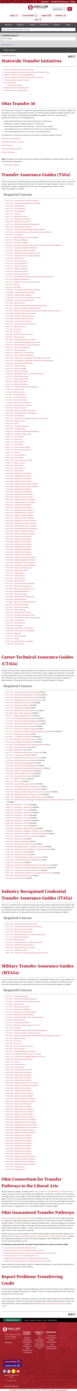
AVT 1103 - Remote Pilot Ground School (20, 703)
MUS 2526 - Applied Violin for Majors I (19, 541)
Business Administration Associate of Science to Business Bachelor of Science (31, 1253)
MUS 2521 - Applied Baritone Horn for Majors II (22, 528)
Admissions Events (27, 1350)
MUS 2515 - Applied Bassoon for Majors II (20, 513)
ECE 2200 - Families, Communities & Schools (21, 313)
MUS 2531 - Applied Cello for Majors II (19, 555)
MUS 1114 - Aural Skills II (15, 444)
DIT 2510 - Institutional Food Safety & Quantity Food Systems (27, 305)
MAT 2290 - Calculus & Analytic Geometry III (21, 410)
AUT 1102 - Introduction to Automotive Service (22, 697)
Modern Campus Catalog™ (59, 1390)
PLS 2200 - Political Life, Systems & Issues (20, 589)
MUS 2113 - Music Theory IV (16, 468)
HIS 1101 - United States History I (18, 376)
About (68, 25)
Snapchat (14, 1371)
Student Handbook (39, 1346)
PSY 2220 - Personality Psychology (18, 607)
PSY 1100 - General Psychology (17, 594)
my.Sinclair (45, 2)
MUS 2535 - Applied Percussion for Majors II (21, 565)
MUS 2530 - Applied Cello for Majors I (19, 552)
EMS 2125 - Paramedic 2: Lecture (17, 810)
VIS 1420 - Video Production (16, 878)
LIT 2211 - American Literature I (17, 397)
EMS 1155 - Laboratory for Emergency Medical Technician (26, 797)
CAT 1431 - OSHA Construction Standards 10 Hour (23, 253)
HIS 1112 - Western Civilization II (17, 384)
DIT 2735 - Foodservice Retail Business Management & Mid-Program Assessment (34, 311)
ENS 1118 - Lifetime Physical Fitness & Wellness (22, 836)
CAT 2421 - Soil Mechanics (15, 258)
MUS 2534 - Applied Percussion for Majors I (21, 562)
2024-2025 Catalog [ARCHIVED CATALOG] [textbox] (15, 30)
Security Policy (16, 1386)
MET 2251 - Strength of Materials (18, 426)
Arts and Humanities (8, 152)
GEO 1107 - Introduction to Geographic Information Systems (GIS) (28, 358)
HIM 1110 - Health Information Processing (20, 844)
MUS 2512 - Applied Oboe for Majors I (19, 505)
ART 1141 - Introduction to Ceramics (19, 222)
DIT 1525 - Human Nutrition (16, 303)
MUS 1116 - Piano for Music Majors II (19, 450)
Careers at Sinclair (51, 1348)
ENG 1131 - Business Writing (16, 350)
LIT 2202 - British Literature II (16, 395)
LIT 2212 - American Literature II (17, 400)
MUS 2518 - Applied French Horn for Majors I (22, 520)
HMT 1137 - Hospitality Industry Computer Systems (24, 857)
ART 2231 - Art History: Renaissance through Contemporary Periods (29, 232)
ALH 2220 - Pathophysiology (16, 206)
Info (51, 1332)
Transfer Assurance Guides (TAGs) (16, 90)
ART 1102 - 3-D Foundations (16, 211)
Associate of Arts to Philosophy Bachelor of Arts (20, 1248)
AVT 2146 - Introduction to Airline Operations (22, 710)
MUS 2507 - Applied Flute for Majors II (19, 492)
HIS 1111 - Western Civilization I (17, 381)
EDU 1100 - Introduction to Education (19, 321)
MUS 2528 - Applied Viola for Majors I (19, 547)
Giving (73, 2)
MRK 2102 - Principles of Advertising (19, 434)
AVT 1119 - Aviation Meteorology (17, 708)
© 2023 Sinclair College (11, 1380)
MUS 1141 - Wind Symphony (16, 455)
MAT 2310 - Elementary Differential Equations (22, 413)
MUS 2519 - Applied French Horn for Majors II (22, 523)
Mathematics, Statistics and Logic (13, 142)
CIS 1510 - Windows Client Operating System (21, 739)
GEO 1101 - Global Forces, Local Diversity (20, 353)
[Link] (11, 1329)
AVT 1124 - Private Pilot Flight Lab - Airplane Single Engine (26, 934)
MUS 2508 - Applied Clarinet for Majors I (20, 494)
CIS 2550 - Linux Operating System (18, 747)
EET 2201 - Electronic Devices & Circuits (20, 334)
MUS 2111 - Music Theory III (16, 463)
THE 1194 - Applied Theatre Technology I (20, 641)
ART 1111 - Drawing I (13, 214)
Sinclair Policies (39, 1344)
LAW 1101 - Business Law (15, 389)
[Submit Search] (70, 9)
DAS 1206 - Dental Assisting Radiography (20, 763)
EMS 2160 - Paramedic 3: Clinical (17, 823)
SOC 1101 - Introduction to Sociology (19, 612)
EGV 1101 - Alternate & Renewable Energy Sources (23, 342)
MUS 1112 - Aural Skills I (15, 439)
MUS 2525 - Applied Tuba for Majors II (19, 539)
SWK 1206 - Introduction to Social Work (20, 628)
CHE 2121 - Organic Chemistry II (17, 269)
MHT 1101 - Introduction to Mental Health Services (23, 870)
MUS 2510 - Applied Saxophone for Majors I (21, 500)
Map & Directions (12, 1320)
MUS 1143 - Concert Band (15, 458)
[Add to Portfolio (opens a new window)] (69, 56)
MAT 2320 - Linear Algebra (15, 416)
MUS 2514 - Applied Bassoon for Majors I (20, 510)
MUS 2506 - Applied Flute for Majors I (19, 489)
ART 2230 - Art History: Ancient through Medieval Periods (26, 229)
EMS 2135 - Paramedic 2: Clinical (17, 815)
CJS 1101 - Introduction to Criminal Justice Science (23, 282)
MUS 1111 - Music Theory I (15, 437)
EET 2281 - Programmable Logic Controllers (21, 340)
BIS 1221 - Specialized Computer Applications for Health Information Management (34, 245)
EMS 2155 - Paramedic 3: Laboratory (19, 820)
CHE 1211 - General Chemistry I (17, 261)
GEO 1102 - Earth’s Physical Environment (20, 355)
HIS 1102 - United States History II (18, 379)
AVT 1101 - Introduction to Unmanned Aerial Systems (24, 700)
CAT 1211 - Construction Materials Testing (21, 250)
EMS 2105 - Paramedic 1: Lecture (17, 805)
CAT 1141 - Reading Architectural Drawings (21, 718)
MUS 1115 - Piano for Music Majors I (19, 447)
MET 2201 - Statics (13, 423)
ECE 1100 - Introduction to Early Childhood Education (24, 768)
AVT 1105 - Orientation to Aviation (18, 705)
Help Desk (51, 1340)
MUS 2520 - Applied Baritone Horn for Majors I (22, 526)
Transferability (27, 1352)
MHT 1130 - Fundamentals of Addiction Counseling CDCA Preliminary (30, 873)
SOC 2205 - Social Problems (16, 620)
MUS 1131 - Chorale (13, 452)
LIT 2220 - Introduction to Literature (18, 402)
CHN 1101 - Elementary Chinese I (18, 271)
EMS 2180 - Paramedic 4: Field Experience (20, 828)
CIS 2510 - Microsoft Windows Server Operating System (25, 745)
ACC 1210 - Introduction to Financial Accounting (22, 201)
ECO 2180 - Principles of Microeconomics (20, 319)
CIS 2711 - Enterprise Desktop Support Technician (23, 752)
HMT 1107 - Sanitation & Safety (17, 852)
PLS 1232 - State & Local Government (19, 586)
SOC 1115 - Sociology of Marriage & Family (21, 615)
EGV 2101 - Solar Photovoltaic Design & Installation (23, 345)
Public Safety (39, 1342)
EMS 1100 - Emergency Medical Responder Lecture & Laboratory (28, 792)
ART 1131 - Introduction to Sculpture (19, 219)
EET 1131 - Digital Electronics (16, 326)
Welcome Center (51, 1346)
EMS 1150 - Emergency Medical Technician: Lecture (24, 794)
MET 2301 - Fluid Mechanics (16, 429)
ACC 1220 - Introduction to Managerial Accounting (23, 203)
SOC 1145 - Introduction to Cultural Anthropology (23, 618)
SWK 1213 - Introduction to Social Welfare (20, 631)
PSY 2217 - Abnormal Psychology (17, 604)
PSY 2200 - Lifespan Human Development (20, 597)
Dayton (26, 1320)
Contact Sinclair (51, 1335)
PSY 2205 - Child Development (17, 599)
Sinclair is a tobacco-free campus (11, 1376)
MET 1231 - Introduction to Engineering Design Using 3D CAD (27, 418)
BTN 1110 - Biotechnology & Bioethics (19, 716)
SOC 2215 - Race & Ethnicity (16, 623)
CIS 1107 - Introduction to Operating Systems (22, 729)
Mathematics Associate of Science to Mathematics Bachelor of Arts (27, 1258)
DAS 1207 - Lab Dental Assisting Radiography (22, 766)
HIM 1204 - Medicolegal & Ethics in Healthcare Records (25, 374)
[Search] (74, 39)
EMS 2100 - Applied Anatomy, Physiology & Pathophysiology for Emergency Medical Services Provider (40, 800)
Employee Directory (51, 1338)
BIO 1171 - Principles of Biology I (17, 240)
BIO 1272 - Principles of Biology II (18, 243)
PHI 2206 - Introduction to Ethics (17, 570)
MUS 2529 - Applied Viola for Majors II (19, 549)
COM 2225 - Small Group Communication (20, 300)
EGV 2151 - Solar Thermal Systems (18, 347)
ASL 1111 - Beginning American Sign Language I (22, 237)
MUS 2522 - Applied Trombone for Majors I (21, 531)
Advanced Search (7, 45)
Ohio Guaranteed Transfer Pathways (17, 80)
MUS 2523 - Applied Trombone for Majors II (21, 534)
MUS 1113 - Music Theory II (16, 442)
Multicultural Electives (15, 85)
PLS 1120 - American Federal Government (20, 583)
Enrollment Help (11, 1365)
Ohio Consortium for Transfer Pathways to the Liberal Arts (24, 77)
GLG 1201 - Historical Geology (16, 368)
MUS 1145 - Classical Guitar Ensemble (19, 460)
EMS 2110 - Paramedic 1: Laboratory (19, 807)
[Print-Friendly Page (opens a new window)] (72, 56)
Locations (56, 25)
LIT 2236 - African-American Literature (19, 405)
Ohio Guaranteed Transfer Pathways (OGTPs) (19, 1218)
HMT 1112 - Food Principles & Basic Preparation (22, 387)
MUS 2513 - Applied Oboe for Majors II (19, 507)
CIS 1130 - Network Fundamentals (18, 279)
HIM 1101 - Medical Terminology (17, 371)
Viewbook (59, 15)
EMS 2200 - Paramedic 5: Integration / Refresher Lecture (25, 831)
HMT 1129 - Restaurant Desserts (17, 854)
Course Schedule (28, 15)
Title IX (39, 1348)
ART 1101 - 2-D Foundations (16, 208)
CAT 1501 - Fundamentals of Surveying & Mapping (23, 256)
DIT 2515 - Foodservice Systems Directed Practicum (24, 308)
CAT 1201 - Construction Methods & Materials (22, 248)
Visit (36, 19)
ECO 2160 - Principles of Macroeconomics (20, 316)
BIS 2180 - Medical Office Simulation (19, 713)
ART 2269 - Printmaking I (15, 235)
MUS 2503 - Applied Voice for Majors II (19, 481)
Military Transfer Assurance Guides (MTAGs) (19, 75)
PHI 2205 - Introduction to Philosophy (19, 568)
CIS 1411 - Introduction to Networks (18, 1009)
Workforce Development (59, 2)
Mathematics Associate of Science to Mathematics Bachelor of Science (28, 1261)
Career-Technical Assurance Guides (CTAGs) (19, 70)
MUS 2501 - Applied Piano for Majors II (19, 476)
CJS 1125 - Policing (13, 284)
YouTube (18, 1371)
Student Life (44, 25)
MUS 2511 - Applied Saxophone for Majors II (21, 502)
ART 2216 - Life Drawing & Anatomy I (19, 227)
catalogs (14, 1390)
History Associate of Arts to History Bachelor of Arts (22, 1256)
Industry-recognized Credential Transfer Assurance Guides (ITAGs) (27, 72)
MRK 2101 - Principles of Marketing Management (23, 431)
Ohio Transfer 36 (10, 83)
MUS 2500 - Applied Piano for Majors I (19, 473)
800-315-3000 (8, 1342)
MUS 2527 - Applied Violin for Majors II (19, 544)
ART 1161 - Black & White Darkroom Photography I (23, 224)
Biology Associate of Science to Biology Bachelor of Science (24, 1250)
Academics (20, 25)
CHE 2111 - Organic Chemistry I (17, 266)
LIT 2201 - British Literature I (16, 392)
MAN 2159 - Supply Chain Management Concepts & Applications (28, 865)
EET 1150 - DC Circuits (14, 329)
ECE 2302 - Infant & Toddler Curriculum (20, 773)
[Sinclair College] (38, 7)
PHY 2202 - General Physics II (16, 581)
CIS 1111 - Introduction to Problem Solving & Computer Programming (30, 277)
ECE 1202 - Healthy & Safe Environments (20, 771)
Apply (12, 15)
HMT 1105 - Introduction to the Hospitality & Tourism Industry (27, 849)
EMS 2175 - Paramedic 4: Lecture (17, 826)
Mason (39, 1320)
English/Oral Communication (11, 138)
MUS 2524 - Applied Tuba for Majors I (19, 536)
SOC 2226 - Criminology (14, 625)
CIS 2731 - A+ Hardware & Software (18, 755)
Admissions (8, 25)
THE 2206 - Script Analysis (15, 644)
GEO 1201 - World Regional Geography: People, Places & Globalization (30, 361)
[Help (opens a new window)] (74, 56)
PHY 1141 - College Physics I (16, 573)
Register (45, 15)
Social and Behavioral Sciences (12, 149)
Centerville (33, 1320)
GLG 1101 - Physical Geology (16, 366)
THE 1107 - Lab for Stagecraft (16, 636)
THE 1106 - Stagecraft (14, 633)
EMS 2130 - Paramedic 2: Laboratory (19, 813)
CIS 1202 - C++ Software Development (19, 737)
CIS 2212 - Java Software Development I (20, 742)
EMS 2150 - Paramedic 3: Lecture (17, 818)
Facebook (5, 1371)
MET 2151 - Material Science (16, 421)
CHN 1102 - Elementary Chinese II (18, 274)
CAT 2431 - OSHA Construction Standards (20, 726)
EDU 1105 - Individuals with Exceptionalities (21, 324)
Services (32, 25)
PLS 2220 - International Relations (18, 591)
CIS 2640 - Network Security (16, 750)
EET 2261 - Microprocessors (16, 337)
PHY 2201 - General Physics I (16, 578)
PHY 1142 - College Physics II (16, 576)
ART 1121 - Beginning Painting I (17, 216)
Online (45, 1320)
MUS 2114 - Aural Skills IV (15, 471)
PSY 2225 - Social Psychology (16, 610)
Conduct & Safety (39, 1333)
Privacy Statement (8, 1386)
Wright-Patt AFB (52, 1320)
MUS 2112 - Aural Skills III (15, 465)
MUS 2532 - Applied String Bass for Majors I (21, 557)
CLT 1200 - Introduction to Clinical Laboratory (22, 760)
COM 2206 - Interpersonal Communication (21, 292)
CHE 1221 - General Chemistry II (17, 263)
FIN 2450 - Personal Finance (16, 839)
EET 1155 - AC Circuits (14, 332)
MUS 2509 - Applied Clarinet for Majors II (20, 497)
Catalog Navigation (9, 50)
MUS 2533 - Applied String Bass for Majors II (21, 560)
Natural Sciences (7, 145)
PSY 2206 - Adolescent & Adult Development (21, 602)
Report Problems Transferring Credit (17, 88)
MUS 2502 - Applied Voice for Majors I (19, 479)
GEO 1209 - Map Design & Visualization (20, 363)
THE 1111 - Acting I (13, 639)
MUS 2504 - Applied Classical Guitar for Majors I (23, 484)
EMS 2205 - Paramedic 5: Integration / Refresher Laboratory (26, 833)
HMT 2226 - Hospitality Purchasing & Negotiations (23, 860)
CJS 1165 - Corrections (14, 287)
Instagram (9, 1371)
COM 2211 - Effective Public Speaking (19, 295)
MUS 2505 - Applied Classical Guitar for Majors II (23, 486)
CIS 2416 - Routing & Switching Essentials (20, 1015)
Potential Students (27, 1333)
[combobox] (38, 29)
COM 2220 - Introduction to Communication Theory (24, 298)
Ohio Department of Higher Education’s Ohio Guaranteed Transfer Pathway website (39, 1236)
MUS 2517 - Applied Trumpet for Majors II (20, 518)
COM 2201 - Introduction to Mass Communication (23, 290)
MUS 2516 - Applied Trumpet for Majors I (20, 515)
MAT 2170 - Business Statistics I (17, 408)
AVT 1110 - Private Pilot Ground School (19, 932)
